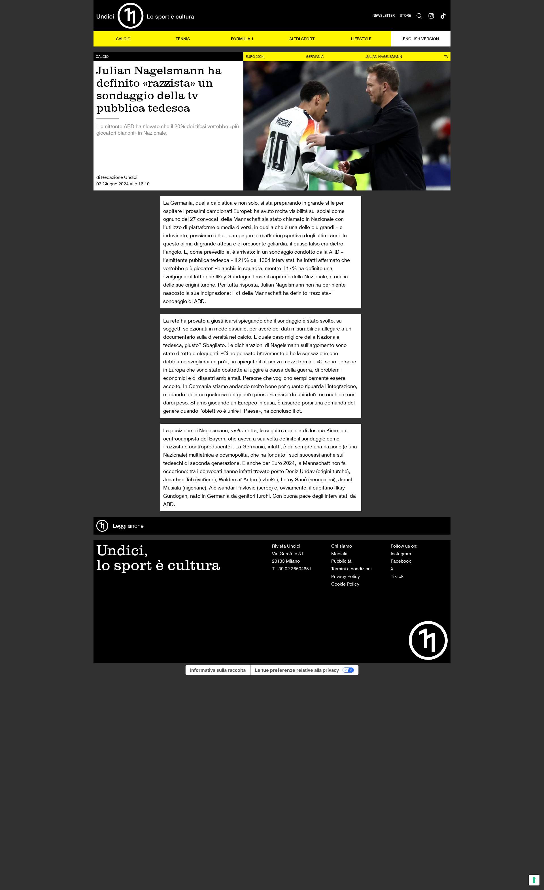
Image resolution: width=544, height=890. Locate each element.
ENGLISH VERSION (421, 38)
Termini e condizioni (351, 568)
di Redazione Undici (116, 177)
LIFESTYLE (361, 38)
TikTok (397, 576)
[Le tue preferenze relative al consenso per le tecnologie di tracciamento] (534, 880)
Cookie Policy (345, 583)
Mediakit (340, 553)
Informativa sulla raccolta (218, 670)
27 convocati (205, 219)
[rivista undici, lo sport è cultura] (145, 15)
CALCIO (123, 38)
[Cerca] (419, 15)
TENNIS (183, 38)
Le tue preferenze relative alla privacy (297, 670)
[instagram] (431, 15)
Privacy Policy (345, 576)
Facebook (401, 560)
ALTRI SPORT (301, 38)
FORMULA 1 (242, 38)
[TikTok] (443, 15)
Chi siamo (341, 545)
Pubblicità (341, 560)
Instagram (401, 553)
